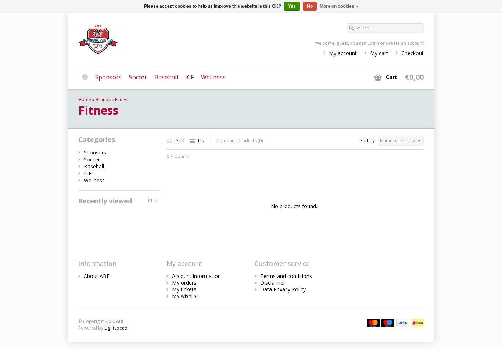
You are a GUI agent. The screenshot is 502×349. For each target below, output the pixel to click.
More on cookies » (339, 6)
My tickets (184, 289)
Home (85, 77)
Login (373, 43)
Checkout (412, 53)
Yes (292, 6)
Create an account (405, 43)
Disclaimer (272, 282)
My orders (184, 282)
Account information (196, 276)
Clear (153, 200)
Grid (180, 141)
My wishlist (185, 295)
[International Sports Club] (164, 38)
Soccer (138, 77)
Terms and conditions (286, 276)
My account (343, 53)
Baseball (166, 77)
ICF (189, 77)
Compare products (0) (239, 141)
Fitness (122, 99)
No (310, 6)
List (201, 141)
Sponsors (108, 77)
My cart (379, 53)
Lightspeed (116, 328)
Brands (103, 99)
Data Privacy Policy (283, 289)
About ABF (97, 276)
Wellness (213, 77)
